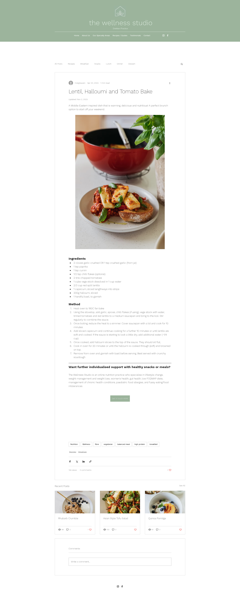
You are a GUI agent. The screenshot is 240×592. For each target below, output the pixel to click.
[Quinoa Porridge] (165, 502)
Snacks (97, 64)
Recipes (71, 64)
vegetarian (108, 444)
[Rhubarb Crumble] (75, 502)
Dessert (131, 64)
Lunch (108, 64)
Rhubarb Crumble (68, 518)
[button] (181, 64)
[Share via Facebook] (70, 461)
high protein (139, 444)
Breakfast (84, 64)
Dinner (120, 64)
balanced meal (123, 444)
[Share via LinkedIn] (83, 461)
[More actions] (169, 83)
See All (182, 485)
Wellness (86, 444)
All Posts (58, 64)
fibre (97, 444)
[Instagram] (163, 35)
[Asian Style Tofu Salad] (120, 502)
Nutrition (74, 444)
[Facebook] (167, 35)
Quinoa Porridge (157, 518)
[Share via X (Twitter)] (76, 461)
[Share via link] (90, 461)
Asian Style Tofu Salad (115, 518)
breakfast (154, 444)
